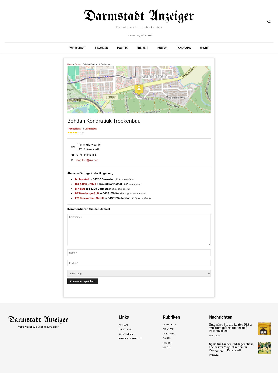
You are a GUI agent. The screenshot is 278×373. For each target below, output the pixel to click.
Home (70, 64)
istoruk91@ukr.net (86, 160)
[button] (268, 21)
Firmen (78, 64)
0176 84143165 (86, 154)
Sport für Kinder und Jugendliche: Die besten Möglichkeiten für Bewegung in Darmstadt (231, 347)
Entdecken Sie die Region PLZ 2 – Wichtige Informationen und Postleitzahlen (231, 328)
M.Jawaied (82, 179)
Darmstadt (91, 128)
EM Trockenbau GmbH (89, 198)
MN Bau (80, 188)
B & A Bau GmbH (85, 183)
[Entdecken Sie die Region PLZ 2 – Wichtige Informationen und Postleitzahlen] (264, 329)
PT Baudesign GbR (87, 193)
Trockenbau (74, 128)
